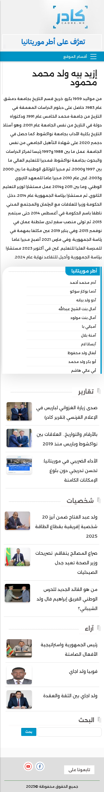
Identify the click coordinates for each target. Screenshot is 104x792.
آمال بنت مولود (83, 317)
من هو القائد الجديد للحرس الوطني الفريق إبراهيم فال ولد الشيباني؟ (67, 599)
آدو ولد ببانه (86, 300)
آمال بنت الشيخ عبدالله (77, 309)
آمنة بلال (88, 335)
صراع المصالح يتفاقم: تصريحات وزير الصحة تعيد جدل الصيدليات (66, 563)
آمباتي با (89, 326)
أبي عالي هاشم (83, 370)
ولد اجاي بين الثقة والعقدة (70, 695)
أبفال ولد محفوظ (82, 353)
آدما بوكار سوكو (83, 291)
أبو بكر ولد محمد (82, 361)
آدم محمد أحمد (83, 282)
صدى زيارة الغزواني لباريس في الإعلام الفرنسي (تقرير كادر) (66, 412)
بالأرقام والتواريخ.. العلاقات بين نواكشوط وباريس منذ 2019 (67, 439)
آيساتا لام (88, 344)
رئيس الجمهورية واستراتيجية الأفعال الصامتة (69, 649)
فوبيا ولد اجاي (83, 671)
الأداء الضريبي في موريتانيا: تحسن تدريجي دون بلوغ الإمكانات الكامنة (70, 470)
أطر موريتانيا (84, 270)
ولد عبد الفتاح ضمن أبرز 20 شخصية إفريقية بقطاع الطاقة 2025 (66, 527)
